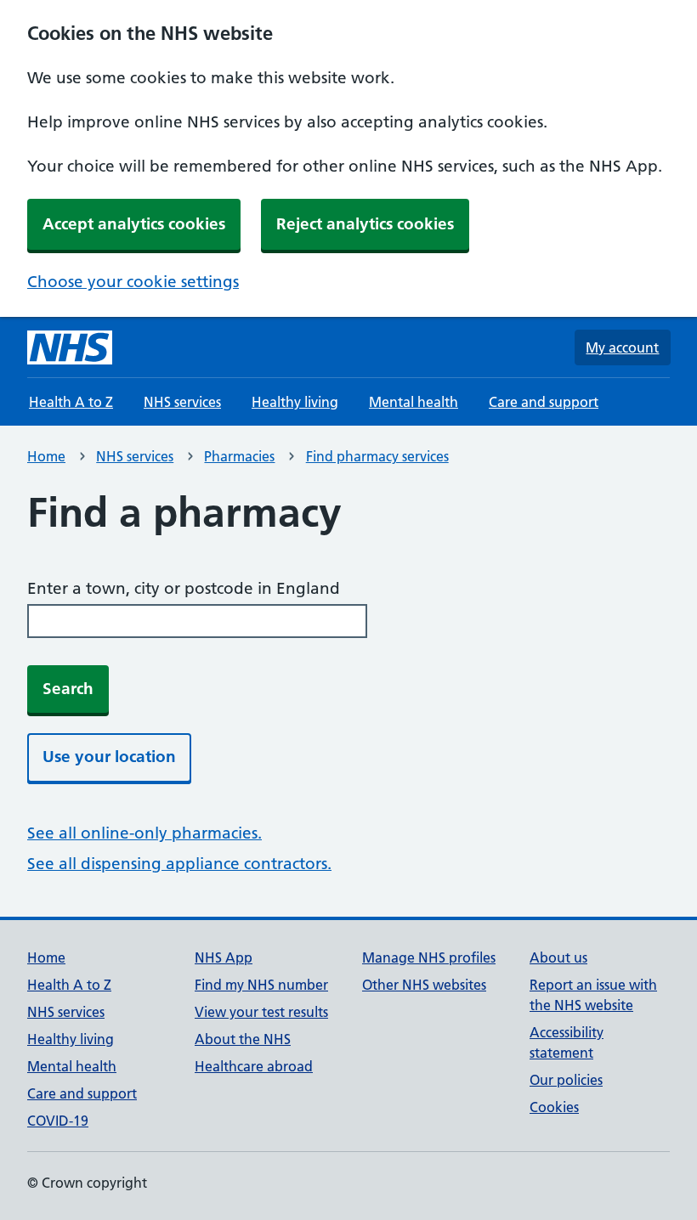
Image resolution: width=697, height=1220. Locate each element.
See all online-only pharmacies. (144, 833)
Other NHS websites (424, 984)
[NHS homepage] (69, 347)
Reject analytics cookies (365, 224)
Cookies (554, 1107)
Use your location (109, 756)
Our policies (566, 1079)
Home (46, 456)
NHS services (182, 401)
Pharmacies (239, 456)
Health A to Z (71, 401)
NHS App (223, 957)
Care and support (543, 401)
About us (558, 957)
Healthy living (295, 401)
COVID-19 (57, 1120)
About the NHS (243, 1039)
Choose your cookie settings (133, 281)
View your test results (261, 1011)
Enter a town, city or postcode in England (183, 588)
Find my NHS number (261, 984)
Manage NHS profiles (429, 957)
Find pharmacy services (377, 456)
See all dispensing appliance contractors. (179, 863)
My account (622, 347)
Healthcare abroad (254, 1066)
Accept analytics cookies (133, 224)
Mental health (413, 401)
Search (68, 688)
